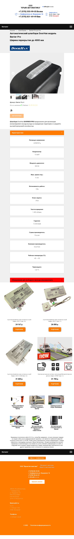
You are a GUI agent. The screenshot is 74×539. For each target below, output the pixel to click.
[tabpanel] (37, 205)
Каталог (12, 30)
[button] (37, 458)
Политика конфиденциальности (40, 525)
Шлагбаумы (22, 30)
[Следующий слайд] (61, 73)
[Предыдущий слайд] (13, 73)
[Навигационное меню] (71, 27)
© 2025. (26, 525)
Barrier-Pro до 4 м (35, 30)
